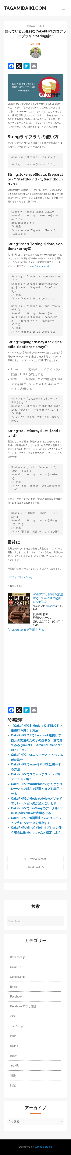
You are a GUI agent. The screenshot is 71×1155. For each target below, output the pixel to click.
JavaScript (16, 1026)
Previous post (37, 859)
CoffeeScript (17, 976)
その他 (14, 1065)
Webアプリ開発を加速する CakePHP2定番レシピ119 (48, 598)
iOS (12, 1016)
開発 (13, 1075)
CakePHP (35, 44)
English (14, 986)
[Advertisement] (35, 667)
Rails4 (14, 1045)
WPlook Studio (43, 1146)
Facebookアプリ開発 (23, 1006)
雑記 (13, 1085)
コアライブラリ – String (20, 577)
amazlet (50, 606)
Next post (34, 867)
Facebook (16, 996)
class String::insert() (39, 266)
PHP (13, 1036)
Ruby (13, 1055)
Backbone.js (17, 957)
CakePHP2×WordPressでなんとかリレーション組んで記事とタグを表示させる (36, 788)
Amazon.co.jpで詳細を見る (26, 629)
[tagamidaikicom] (35, 52)
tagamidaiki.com (25, 8)
